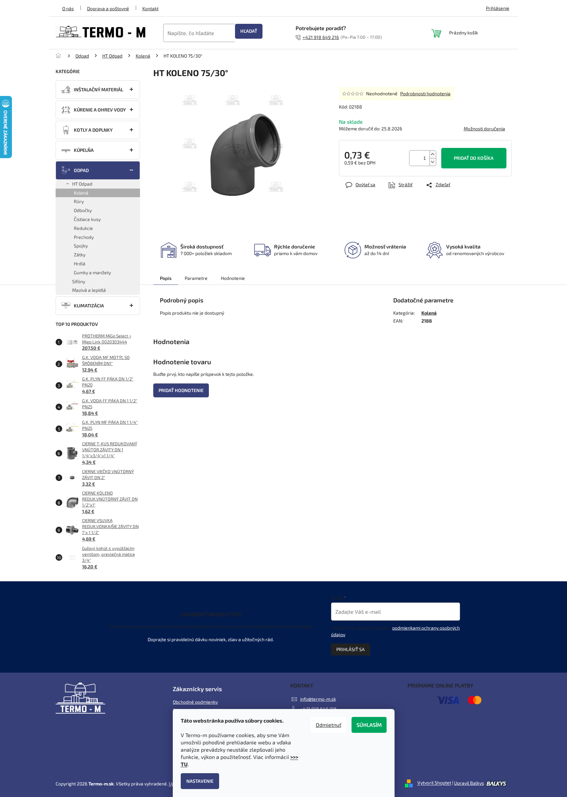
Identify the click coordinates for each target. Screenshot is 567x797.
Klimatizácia (89, 305)
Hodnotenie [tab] (233, 278)
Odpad (81, 170)
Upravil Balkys (469, 783)
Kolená (81, 193)
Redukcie (83, 228)
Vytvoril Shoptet (434, 783)
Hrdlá (79, 263)
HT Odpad (82, 184)
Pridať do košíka (474, 158)
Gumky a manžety (92, 272)
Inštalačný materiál (98, 89)
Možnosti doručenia (484, 128)
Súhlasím (369, 725)
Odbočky (83, 210)
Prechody (84, 237)
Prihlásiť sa (350, 649)
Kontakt (150, 8)
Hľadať (248, 31)
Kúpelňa (84, 150)
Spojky (81, 245)
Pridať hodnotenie (181, 390)
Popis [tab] (165, 278)
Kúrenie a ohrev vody (100, 109)
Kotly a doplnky (93, 130)
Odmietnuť (328, 725)
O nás (68, 8)
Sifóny (78, 281)
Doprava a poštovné (108, 8)
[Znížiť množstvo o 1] (432, 162)
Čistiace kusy (87, 219)
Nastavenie (199, 781)
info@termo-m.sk (318, 699)
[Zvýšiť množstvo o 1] (432, 154)
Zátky (79, 254)
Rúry (79, 201)
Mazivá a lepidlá (89, 290)
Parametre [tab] (196, 278)
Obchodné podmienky (195, 702)
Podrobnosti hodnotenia (425, 93)
